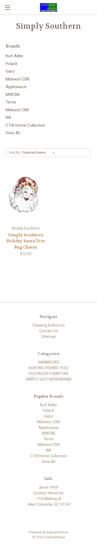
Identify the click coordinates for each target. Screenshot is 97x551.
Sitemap (48, 336)
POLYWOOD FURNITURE (49, 373)
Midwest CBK (17, 109)
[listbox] (40, 153)
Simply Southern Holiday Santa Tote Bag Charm (25, 241)
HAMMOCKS (48, 362)
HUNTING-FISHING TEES (48, 368)
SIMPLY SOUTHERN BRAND (49, 379)
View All (13, 132)
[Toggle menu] (7, 7)
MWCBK (13, 94)
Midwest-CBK (18, 79)
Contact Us (48, 331)
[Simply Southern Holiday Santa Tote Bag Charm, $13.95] (25, 196)
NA (8, 117)
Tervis (11, 102)
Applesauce (16, 86)
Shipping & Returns (48, 325)
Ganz (10, 71)
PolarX (11, 63)
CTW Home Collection (25, 125)
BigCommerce (57, 532)
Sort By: (15, 152)
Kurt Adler (14, 55)
